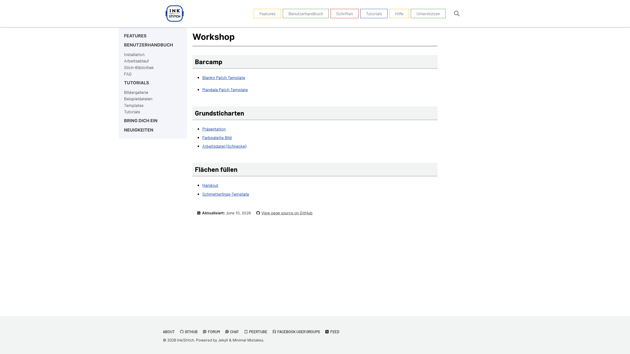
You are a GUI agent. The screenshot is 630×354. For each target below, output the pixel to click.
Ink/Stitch (185, 340)
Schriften (344, 13)
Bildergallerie (136, 92)
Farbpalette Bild (217, 137)
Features (267, 13)
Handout (210, 185)
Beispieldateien (138, 98)
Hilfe (399, 13)
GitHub (191, 331)
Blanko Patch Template (223, 77)
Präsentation (214, 129)
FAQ (127, 73)
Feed (334, 331)
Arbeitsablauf (136, 60)
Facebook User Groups (298, 331)
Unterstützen (428, 13)
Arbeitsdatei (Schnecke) (224, 146)
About (169, 331)
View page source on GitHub (287, 213)
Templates (133, 105)
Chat (234, 331)
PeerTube (257, 331)
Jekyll (223, 340)
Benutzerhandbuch (305, 13)
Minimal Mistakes (248, 340)
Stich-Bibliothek (139, 67)
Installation (134, 54)
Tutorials (374, 13)
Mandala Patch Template (225, 89)
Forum (213, 331)
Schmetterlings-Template (225, 194)
